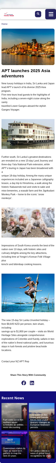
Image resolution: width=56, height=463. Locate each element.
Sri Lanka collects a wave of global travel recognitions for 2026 (40, 453)
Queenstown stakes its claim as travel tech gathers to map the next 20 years (14, 452)
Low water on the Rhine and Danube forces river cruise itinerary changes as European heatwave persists (40, 421)
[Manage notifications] (49, 456)
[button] (24, 383)
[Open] (51, 14)
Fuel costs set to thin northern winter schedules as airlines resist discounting (13, 423)
